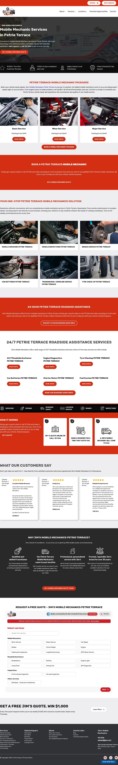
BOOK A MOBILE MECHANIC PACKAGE (59, 147)
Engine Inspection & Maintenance (10, 742)
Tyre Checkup (4, 748)
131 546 (92, 3)
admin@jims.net (104, 740)
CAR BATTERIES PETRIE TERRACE (16, 282)
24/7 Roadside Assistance (8, 740)
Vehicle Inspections (5, 735)
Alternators (27, 733)
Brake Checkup (4, 737)
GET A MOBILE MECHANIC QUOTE (14, 52)
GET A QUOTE (109, 3)
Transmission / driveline (7, 744)
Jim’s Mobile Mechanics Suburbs (58, 738)
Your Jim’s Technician (6, 738)
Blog (74, 733)
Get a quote (14, 46)
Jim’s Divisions (53, 737)
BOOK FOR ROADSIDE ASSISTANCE (59, 393)
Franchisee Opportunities (80, 737)
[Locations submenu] (86, 11)
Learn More (97, 709)
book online (19, 139)
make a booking (41, 172)
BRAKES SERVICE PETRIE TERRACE (96, 247)
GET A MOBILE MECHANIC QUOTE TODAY (59, 588)
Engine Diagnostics (5, 746)
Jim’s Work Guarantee (55, 735)
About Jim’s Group (54, 733)
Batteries (27, 737)
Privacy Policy (27, 758)
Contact (75, 735)
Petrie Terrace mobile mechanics (101, 172)
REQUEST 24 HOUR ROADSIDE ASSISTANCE (59, 323)
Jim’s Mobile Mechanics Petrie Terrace (40, 87)
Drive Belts (27, 735)
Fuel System (28, 740)
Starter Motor (28, 738)
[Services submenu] (75, 11)
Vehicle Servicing (5, 733)
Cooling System (29, 742)
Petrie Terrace (53, 313)
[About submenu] (65, 11)
